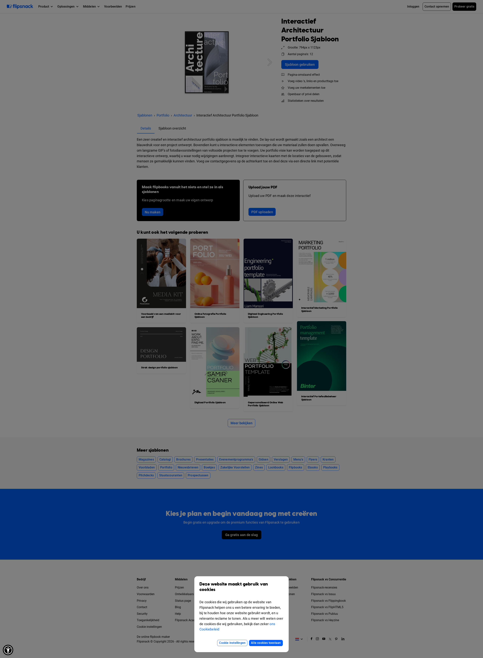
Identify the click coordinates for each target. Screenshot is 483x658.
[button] (8, 650)
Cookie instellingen (232, 643)
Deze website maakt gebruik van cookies (233, 586)
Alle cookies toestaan (266, 643)
